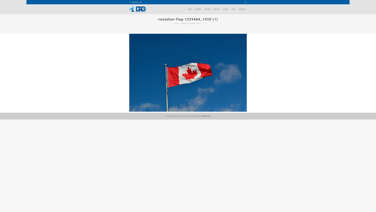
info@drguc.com (137, 2)
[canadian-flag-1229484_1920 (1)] (188, 73)
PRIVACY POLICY (206, 116)
